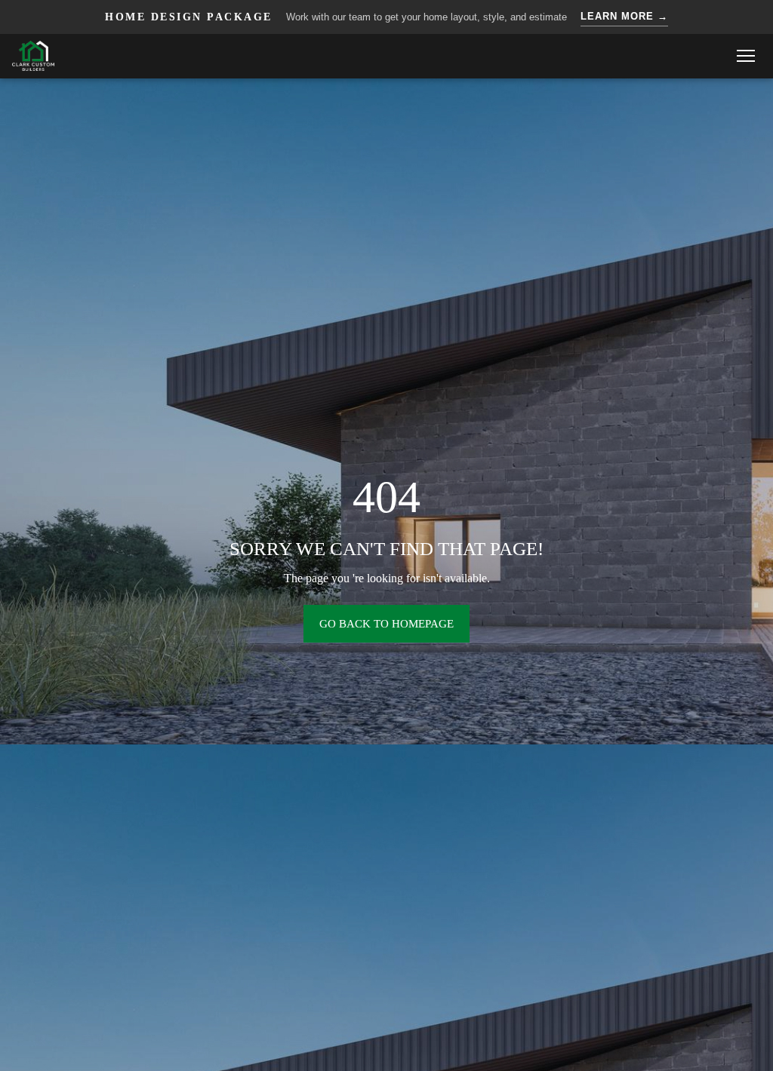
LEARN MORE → (624, 16)
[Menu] (746, 56)
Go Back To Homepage (386, 624)
